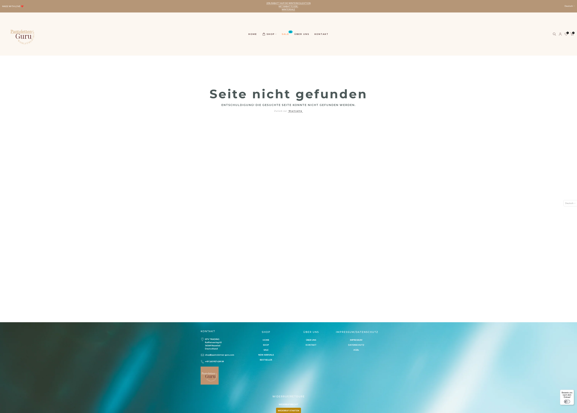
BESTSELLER (266, 359)
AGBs (356, 350)
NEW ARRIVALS (266, 354)
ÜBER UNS (301, 34)
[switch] (567, 401)
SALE (286, 33)
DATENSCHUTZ (356, 345)
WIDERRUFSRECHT (288, 404)
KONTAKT (321, 34)
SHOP (271, 34)
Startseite (295, 111)
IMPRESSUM (356, 340)
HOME (252, 34)
